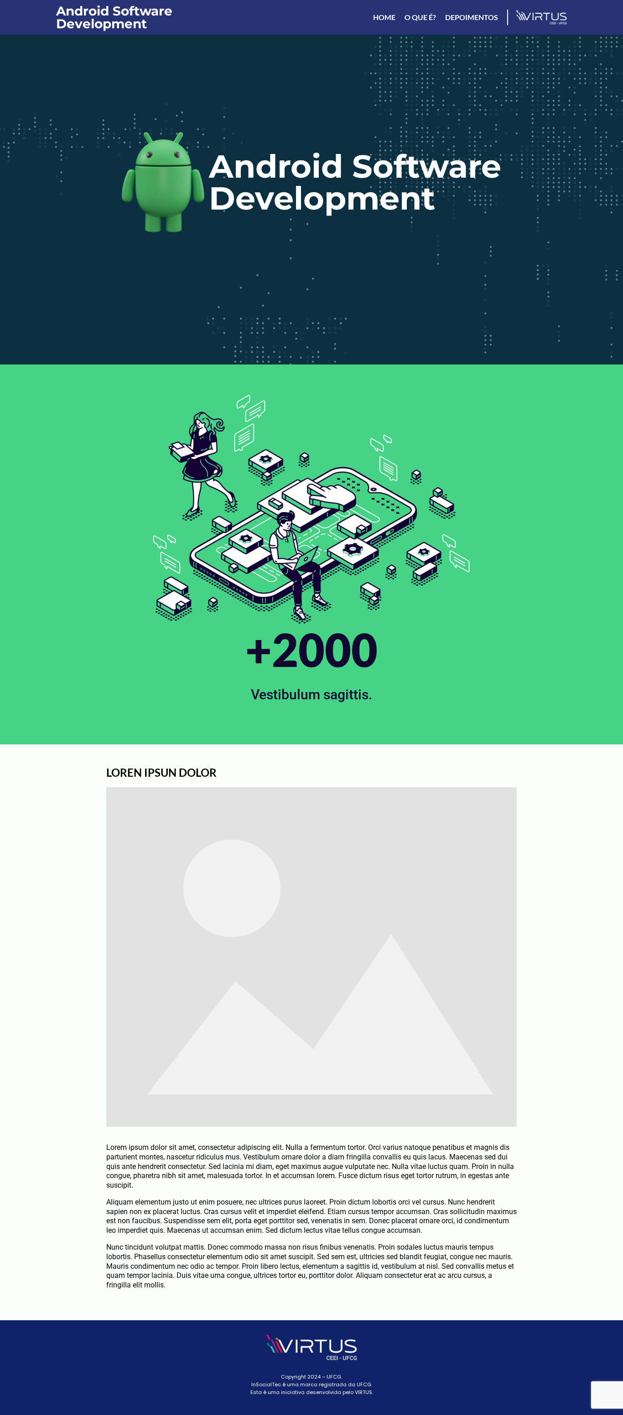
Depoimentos (471, 17)
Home (384, 17)
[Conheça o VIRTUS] (537, 17)
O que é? (420, 17)
